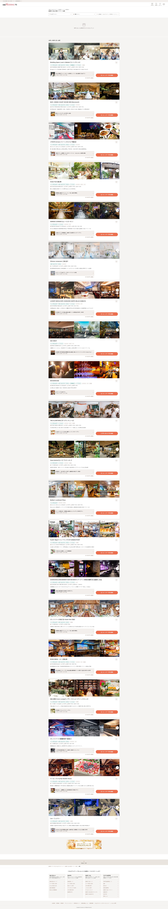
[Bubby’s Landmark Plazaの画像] (84, 489)
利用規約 (57, 903)
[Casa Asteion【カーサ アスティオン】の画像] (84, 449)
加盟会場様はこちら (84, 903)
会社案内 (53, 903)
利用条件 (62, 903)
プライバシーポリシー (69, 903)
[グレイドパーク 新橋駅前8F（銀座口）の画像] (84, 727)
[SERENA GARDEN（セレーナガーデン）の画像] (84, 210)
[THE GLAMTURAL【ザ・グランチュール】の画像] (84, 409)
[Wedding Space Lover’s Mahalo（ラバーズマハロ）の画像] (84, 51)
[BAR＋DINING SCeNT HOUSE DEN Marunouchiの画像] (84, 91)
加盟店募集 (91, 903)
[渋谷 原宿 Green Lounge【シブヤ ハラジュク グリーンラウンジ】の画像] (84, 688)
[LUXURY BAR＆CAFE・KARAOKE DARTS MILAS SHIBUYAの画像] (84, 290)
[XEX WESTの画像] (84, 329)
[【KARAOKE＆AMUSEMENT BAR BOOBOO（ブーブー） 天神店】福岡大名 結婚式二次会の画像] (84, 568)
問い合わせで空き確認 (108, 433)
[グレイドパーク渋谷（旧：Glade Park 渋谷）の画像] (84, 608)
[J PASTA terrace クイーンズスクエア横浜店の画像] (84, 130)
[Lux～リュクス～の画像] (84, 807)
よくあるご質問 (113, 903)
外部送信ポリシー (77, 903)
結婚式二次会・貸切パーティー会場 (71, 866)
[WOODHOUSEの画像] (84, 369)
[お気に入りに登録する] (116, 62)
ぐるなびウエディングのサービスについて (101, 903)
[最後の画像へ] (117, 51)
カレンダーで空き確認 (108, 75)
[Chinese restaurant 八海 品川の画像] (84, 250)
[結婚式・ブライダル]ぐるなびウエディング (56, 866)
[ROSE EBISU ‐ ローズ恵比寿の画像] (84, 648)
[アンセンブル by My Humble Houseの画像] (84, 767)
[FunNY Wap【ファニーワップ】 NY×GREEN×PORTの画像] (84, 528)
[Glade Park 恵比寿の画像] (84, 170)
